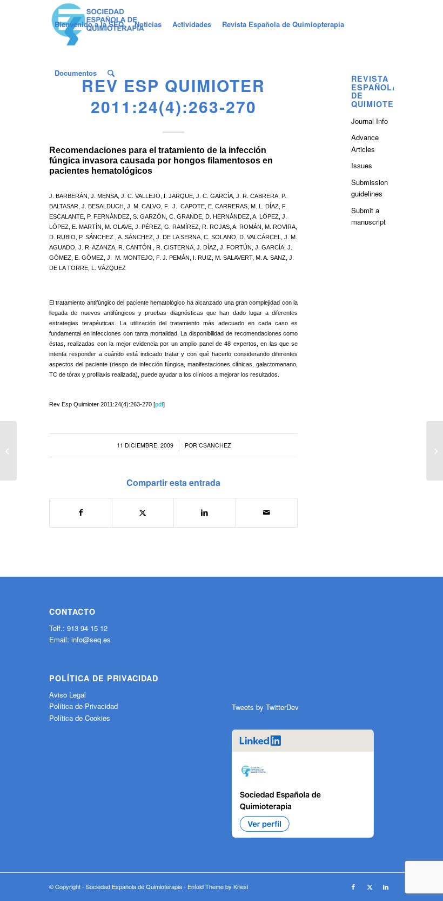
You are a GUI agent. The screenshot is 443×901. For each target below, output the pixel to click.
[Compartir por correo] (267, 512)
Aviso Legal (67, 694)
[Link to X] (369, 886)
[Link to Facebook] (353, 886)
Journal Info (369, 121)
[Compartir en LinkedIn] (205, 512)
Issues (361, 165)
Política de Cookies (79, 718)
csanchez (215, 445)
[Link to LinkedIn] (386, 886)
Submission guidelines (369, 188)
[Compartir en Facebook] (81, 512)
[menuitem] (89, 24)
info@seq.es (91, 639)
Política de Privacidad (83, 706)
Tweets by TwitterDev (265, 707)
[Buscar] (111, 73)
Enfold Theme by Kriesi (217, 886)
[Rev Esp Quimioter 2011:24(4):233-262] (8, 451)
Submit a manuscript (368, 216)
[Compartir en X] (143, 512)
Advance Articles (365, 143)
